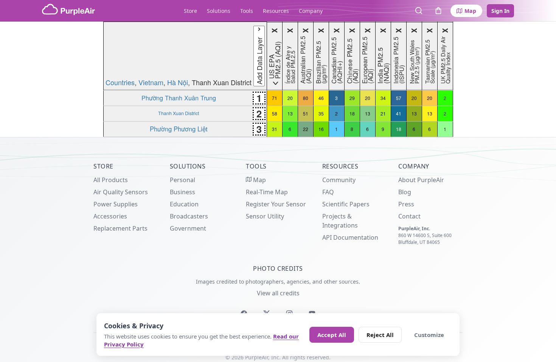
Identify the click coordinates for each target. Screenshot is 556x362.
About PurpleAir (421, 180)
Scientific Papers (346, 204)
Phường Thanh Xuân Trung (178, 97)
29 (352, 98)
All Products (110, 180)
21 (383, 113)
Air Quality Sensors (120, 192)
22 (305, 129)
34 (383, 98)
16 (321, 129)
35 (321, 113)
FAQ (328, 192)
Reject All (380, 335)
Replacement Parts (120, 228)
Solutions (218, 10)
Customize (429, 335)
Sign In (500, 10)
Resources (276, 10)
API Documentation (350, 237)
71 (274, 98)
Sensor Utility (265, 216)
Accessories (110, 216)
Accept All (331, 335)
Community (339, 180)
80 (305, 98)
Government (188, 228)
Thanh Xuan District (178, 113)
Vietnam (150, 82)
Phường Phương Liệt (179, 128)
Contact (409, 216)
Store (190, 10)
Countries (120, 82)
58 (274, 113)
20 (290, 98)
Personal (182, 180)
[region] (278, 79)
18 (352, 113)
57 (398, 98)
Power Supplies (115, 204)
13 (290, 113)
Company (311, 10)
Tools (246, 10)
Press (406, 204)
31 (274, 129)
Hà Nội (177, 82)
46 (321, 98)
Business (182, 192)
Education (184, 204)
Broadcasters (189, 216)
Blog (404, 192)
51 (305, 113)
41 (398, 113)
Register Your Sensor (276, 204)
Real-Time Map (267, 192)
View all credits (278, 293)
